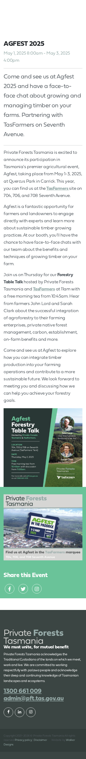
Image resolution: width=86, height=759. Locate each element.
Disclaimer (40, 740)
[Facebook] (9, 589)
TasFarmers (44, 289)
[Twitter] (23, 589)
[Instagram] (37, 589)
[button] (71, 6)
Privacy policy (23, 740)
